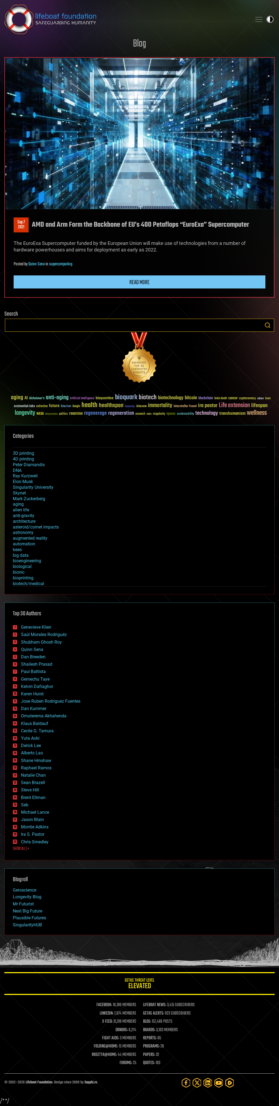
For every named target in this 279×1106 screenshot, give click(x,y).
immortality (160, 405)
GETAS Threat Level (139, 984)
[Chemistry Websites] (139, 358)
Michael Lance (35, 812)
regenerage (95, 413)
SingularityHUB (27, 924)
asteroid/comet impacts (36, 527)
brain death (220, 398)
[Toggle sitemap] (258, 19)
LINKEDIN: (106, 1013)
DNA (17, 470)
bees (17, 549)
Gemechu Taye (35, 679)
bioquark (126, 397)
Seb (24, 804)
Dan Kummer (33, 708)
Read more (139, 282)
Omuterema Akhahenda (43, 715)
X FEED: (107, 1021)
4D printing (23, 459)
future (54, 405)
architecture (24, 521)
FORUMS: (126, 1063)
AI (26, 398)
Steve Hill (30, 789)
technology (206, 413)
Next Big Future (27, 911)
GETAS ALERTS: (153, 1013)
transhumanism (232, 413)
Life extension (234, 405)
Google (76, 406)
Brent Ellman (33, 797)
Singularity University (33, 487)
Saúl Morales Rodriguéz (44, 634)
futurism (66, 406)
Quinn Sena (36, 264)
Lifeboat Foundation (39, 1082)
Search (267, 325)
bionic (19, 572)
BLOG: (147, 1021)
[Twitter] (197, 1082)
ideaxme (141, 406)
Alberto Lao (32, 752)
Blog (139, 44)
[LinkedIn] (208, 1082)
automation (24, 543)
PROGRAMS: (151, 1046)
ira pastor (207, 406)
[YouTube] (218, 1082)
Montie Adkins (34, 827)
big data (21, 555)
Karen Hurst (32, 693)
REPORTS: (150, 1038)
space (170, 413)
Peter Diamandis (29, 464)
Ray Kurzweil (25, 475)
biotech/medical (28, 583)
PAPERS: (149, 1054)
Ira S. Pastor (32, 834)
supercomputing (60, 264)
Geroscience (24, 890)
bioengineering (27, 560)
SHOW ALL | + (21, 848)
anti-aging (57, 397)
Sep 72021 (21, 225)
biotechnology (170, 398)
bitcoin (191, 398)
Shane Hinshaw (36, 760)
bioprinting (23, 577)
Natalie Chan (33, 775)
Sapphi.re (90, 1082)
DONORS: (122, 1030)
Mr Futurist (23, 904)
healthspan (111, 405)
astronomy (23, 532)
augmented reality (30, 538)
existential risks (24, 406)
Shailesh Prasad (36, 664)
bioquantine (105, 398)
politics (63, 414)
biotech (148, 397)
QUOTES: (149, 1063)
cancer (233, 398)
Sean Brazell (33, 782)
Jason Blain (32, 819)
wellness (257, 413)
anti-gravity (23, 515)
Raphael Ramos (36, 767)
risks (149, 414)
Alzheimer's (36, 399)
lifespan (259, 406)
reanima (76, 413)
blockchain (205, 398)
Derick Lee (31, 745)
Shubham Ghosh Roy (41, 642)
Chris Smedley (34, 841)
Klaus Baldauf (34, 723)
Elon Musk (23, 481)
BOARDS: (149, 1030)
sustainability (185, 414)
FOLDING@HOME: (106, 1046)
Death (268, 398)
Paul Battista (33, 671)
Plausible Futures (29, 917)
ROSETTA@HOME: (104, 1054)
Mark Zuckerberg (29, 498)
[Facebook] (186, 1082)
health (89, 405)
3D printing (23, 453)
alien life (21, 509)
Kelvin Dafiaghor (37, 686)
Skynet (19, 493)
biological (22, 566)
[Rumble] (229, 1082)
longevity (25, 413)
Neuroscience (51, 414)
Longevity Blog (27, 896)
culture (260, 398)
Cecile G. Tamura (37, 730)
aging (17, 397)
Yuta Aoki (30, 738)
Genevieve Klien (36, 627)
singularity (159, 414)
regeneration (121, 413)
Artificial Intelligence (82, 398)
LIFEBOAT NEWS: (154, 1005)
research (140, 414)
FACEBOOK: (104, 1005)
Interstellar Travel (185, 406)
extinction (42, 406)
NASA (40, 414)
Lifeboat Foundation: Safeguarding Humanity (125, 19)
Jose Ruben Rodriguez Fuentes (50, 701)
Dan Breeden (33, 656)
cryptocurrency (247, 398)
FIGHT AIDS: (110, 1038)
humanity (130, 406)
